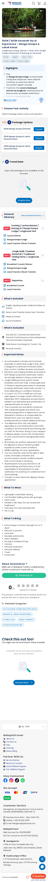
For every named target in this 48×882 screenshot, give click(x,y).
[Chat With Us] (42, 867)
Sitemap (10, 748)
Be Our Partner (12, 760)
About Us (10, 738)
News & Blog (11, 751)
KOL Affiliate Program (15, 769)
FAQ (8, 745)
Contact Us (11, 742)
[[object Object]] (3, 3)
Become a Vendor (14, 763)
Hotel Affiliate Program (16, 766)
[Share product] (42, 859)
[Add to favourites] (27, 877)
